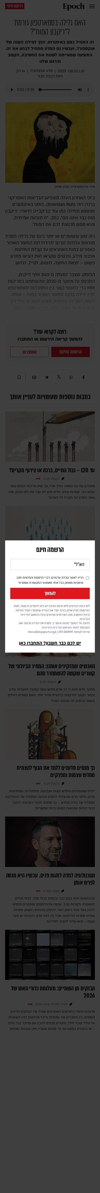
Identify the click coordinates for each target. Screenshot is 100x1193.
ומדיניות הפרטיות (52, 628)
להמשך (50, 593)
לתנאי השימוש (71, 628)
